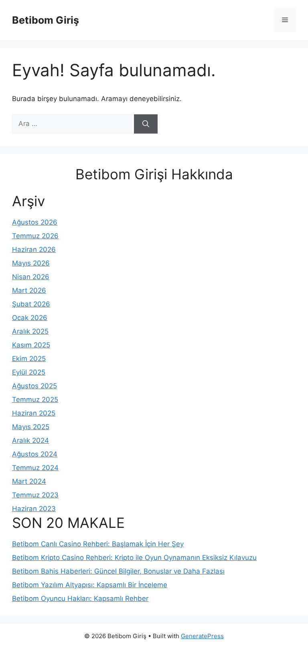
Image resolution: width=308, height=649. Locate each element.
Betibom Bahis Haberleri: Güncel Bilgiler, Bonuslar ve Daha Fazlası (118, 571)
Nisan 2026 (30, 277)
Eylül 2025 (28, 372)
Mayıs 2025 (30, 427)
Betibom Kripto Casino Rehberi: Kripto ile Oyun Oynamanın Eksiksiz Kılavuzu (134, 558)
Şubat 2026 (31, 304)
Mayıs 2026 (31, 263)
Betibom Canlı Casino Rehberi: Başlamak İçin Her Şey (98, 544)
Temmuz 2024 (35, 468)
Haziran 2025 (33, 413)
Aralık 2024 (30, 440)
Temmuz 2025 (35, 399)
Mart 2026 (29, 290)
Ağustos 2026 (34, 222)
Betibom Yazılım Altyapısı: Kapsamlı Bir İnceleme (89, 585)
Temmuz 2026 (35, 236)
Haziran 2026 (34, 249)
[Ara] (146, 124)
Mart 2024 (29, 481)
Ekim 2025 (29, 359)
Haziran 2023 (34, 509)
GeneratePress (202, 636)
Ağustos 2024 (34, 454)
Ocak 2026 (29, 318)
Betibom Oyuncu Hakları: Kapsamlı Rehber (80, 598)
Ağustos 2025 (34, 386)
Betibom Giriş (45, 20)
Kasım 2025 (31, 345)
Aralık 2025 (30, 331)
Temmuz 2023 (35, 495)
